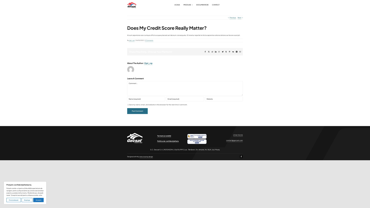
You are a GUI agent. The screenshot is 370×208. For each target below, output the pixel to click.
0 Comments (149, 40)
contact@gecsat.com (234, 140)
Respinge (27, 200)
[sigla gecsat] (132, 1)
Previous (233, 18)
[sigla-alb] (135, 131)
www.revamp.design (146, 156)
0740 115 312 (238, 135)
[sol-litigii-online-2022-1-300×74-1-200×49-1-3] (197, 140)
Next (239, 18)
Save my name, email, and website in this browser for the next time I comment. (158, 105)
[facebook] (241, 156)
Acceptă (38, 200)
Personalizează (13, 200)
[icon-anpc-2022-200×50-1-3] (197, 135)
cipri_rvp (132, 40)
